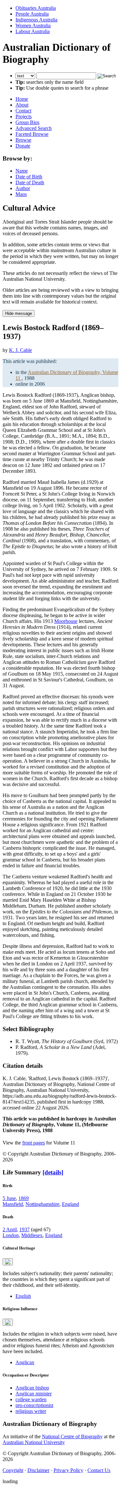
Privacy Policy (68, 1470)
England (70, 1204)
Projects (23, 116)
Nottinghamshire (42, 1204)
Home (21, 99)
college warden (30, 1399)
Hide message (18, 313)
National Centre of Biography (72, 1436)
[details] (53, 1172)
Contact (23, 110)
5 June (9, 1198)
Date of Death (29, 182)
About (21, 105)
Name (21, 171)
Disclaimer (38, 1470)
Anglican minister (33, 1393)
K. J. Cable (20, 350)
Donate (22, 146)
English (23, 1296)
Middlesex (32, 1235)
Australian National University (34, 1442)
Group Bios (27, 122)
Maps (21, 194)
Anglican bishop (32, 1387)
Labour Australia (32, 31)
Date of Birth (28, 176)
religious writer (30, 1411)
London (11, 1235)
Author (22, 188)
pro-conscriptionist (34, 1405)
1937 (24, 1229)
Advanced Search (33, 128)
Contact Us (98, 1470)
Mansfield (13, 1204)
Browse (23, 140)
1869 (23, 1198)
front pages (33, 1142)
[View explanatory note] (8, 1261)
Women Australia (33, 25)
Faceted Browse (31, 134)
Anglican (24, 1362)
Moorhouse (65, 621)
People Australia (32, 14)
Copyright (13, 1470)
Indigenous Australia (36, 19)
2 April (10, 1229)
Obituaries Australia (35, 8)
